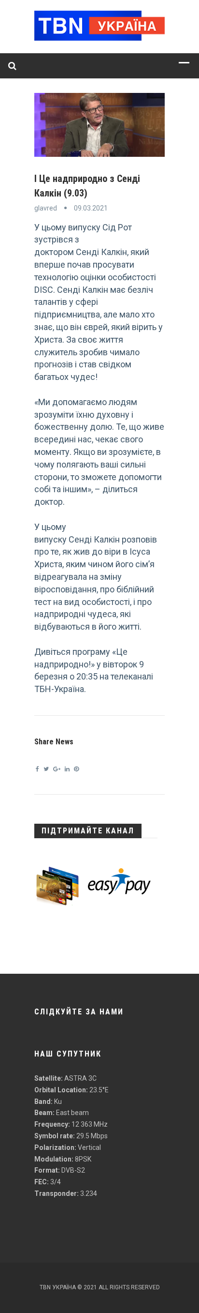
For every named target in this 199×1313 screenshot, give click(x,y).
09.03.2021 (91, 208)
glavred (45, 208)
